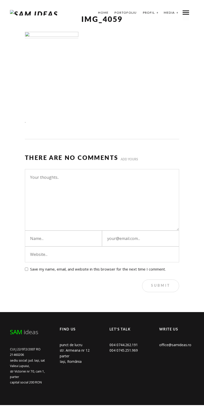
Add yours (129, 159)
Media (169, 12)
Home (103, 12)
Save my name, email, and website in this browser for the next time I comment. (98, 269)
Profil (149, 12)
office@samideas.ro (175, 344)
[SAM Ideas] (34, 12)
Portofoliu (125, 12)
